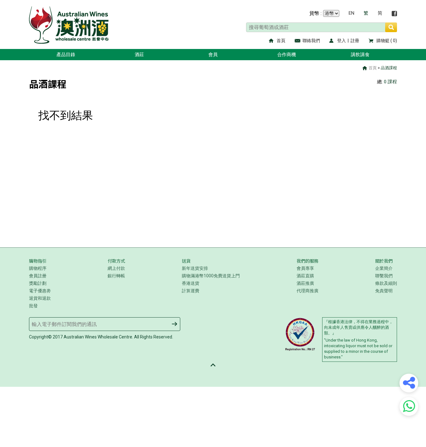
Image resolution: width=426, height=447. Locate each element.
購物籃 (383, 40)
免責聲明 (384, 290)
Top (213, 365)
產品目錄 (65, 54)
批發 (33, 305)
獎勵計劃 (37, 283)
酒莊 (139, 54)
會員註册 (37, 275)
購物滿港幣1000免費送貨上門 (211, 275)
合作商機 (286, 54)
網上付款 (116, 268)
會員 (213, 54)
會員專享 (305, 268)
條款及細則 (386, 283)
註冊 (355, 40)
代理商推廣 (307, 290)
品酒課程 (389, 68)
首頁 (281, 40)
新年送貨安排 (195, 268)
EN (351, 13)
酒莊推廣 (305, 283)
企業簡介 (384, 268)
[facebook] (394, 13)
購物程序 (37, 268)
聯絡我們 (311, 40)
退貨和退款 (40, 298)
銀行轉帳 (116, 275)
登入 (341, 40)
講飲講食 (360, 54)
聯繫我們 (384, 275)
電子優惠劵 (40, 290)
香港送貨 (190, 283)
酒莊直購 (305, 275)
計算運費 (190, 290)
